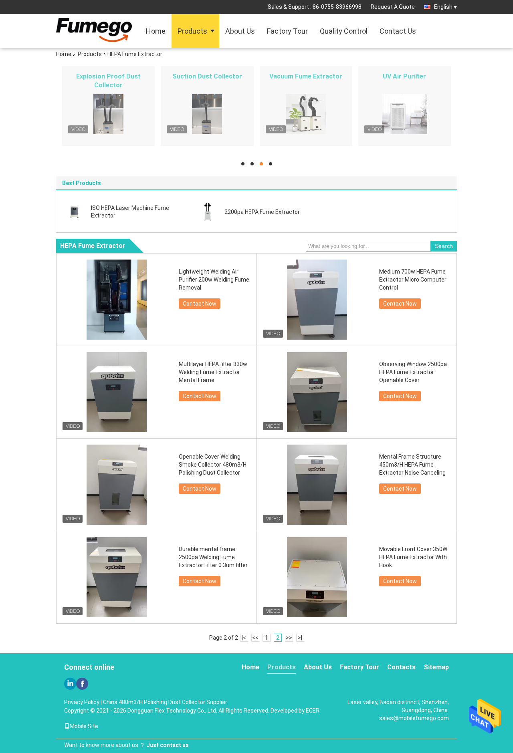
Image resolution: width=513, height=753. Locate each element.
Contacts (401, 667)
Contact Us (398, 31)
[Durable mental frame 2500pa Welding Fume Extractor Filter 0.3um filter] (117, 577)
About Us (240, 31)
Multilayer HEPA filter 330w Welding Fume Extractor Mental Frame (213, 372)
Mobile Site (84, 726)
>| (300, 637)
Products (192, 31)
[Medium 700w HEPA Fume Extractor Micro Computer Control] (317, 300)
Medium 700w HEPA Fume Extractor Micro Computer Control (412, 279)
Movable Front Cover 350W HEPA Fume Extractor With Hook (413, 557)
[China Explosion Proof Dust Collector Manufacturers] (108, 114)
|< (244, 637)
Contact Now (199, 303)
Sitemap (436, 667)
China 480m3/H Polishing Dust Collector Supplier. (165, 702)
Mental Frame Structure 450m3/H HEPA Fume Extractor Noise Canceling (412, 464)
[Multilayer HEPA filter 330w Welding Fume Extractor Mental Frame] (117, 392)
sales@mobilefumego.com (414, 718)
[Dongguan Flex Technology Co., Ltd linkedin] (70, 683)
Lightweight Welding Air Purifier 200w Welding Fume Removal (214, 279)
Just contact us (167, 745)
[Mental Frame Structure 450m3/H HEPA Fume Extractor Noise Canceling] (317, 485)
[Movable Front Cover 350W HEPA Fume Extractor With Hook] (317, 577)
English (443, 7)
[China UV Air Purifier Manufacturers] (404, 114)
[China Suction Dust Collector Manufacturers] (207, 114)
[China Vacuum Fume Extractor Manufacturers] (306, 114)
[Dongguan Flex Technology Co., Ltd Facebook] (82, 683)
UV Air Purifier (404, 76)
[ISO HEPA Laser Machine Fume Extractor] (74, 211)
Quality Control (344, 31)
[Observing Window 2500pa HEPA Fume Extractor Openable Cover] (317, 392)
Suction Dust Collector (207, 76)
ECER (312, 710)
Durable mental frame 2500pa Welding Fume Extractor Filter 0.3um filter (213, 557)
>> (289, 637)
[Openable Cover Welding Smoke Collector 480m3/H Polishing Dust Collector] (117, 485)
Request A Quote (393, 7)
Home (156, 31)
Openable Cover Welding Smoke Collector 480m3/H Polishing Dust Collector (212, 464)
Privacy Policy (81, 702)
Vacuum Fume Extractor (305, 76)
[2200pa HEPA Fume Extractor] (207, 211)
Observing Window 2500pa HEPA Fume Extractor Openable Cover (413, 372)
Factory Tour (287, 31)
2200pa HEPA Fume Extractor (262, 212)
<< (255, 637)
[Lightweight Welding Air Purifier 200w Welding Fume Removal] (117, 300)
